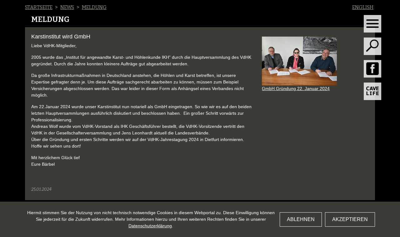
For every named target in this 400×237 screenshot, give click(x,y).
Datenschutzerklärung (150, 225)
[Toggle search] (372, 46)
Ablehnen (301, 219)
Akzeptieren (350, 219)
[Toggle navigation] (372, 24)
